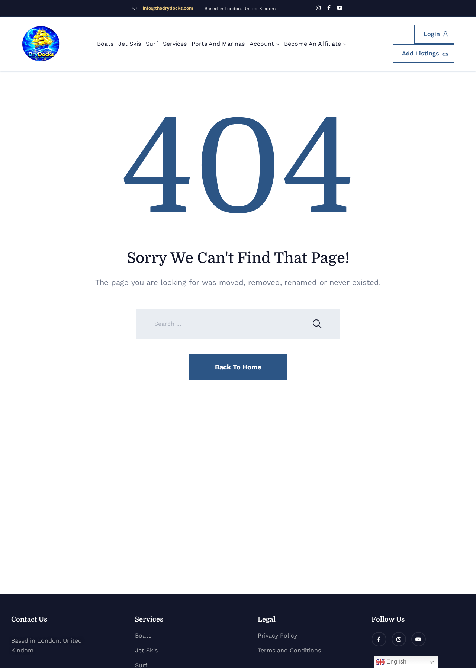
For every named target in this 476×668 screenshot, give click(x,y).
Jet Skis (129, 43)
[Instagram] (399, 639)
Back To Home (238, 367)
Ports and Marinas (218, 43)
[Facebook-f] (379, 639)
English (395, 661)
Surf (152, 43)
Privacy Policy (277, 635)
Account (262, 43)
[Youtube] (418, 639)
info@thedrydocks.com (168, 8)
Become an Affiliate (312, 43)
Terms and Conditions (289, 650)
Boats (105, 43)
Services (175, 43)
